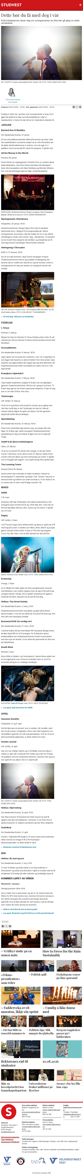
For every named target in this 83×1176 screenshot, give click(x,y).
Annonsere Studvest (10, 1142)
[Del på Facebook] (73, 107)
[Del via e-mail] (80, 107)
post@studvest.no (8, 1132)
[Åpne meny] (80, 4)
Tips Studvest (7, 1140)
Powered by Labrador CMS (41, 1173)
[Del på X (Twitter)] (76, 107)
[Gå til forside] (11, 5)
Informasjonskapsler (10, 1137)
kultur (5, 922)
